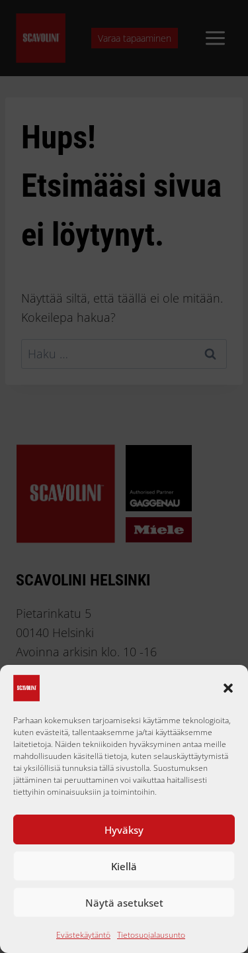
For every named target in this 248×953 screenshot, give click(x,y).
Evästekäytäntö (83, 934)
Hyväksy (124, 829)
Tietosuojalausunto (151, 934)
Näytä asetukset (124, 902)
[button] (228, 688)
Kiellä (124, 866)
